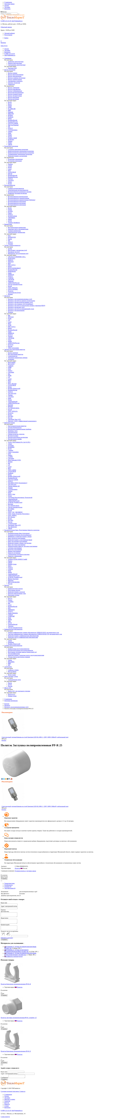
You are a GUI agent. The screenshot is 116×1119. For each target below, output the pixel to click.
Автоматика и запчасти (15, 81)
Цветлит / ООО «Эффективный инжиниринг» (22, 421)
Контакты (7, 8)
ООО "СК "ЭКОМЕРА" (15, 512)
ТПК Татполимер (13, 348)
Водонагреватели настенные (17, 203)
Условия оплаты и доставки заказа (25, 871)
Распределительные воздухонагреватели (20, 650)
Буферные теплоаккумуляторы (17, 193)
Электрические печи (14, 679)
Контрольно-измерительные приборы (19, 429)
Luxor (10, 169)
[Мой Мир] (8, 779)
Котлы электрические (14, 76)
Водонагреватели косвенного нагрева (19, 191)
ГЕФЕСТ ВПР (12, 138)
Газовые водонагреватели (16, 188)
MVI (9, 170)
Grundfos (10, 601)
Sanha (10, 273)
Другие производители (15, 284)
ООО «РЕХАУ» (13, 287)
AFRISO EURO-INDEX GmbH (17, 559)
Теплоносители (12, 432)
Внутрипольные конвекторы (17, 227)
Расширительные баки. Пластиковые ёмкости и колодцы (21, 530)
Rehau (10, 118)
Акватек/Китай (12, 401)
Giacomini (11, 372)
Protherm (10, 117)
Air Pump (11, 445)
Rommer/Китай (12, 120)
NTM (9, 325)
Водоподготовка (13, 435)
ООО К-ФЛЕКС (13, 289)
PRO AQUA (11, 265)
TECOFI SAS (12, 393)
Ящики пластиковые (14, 551)
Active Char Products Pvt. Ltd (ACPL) (19, 442)
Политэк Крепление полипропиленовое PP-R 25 (16, 1051)
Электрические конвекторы (16, 232)
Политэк (10, 291)
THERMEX (11, 218)
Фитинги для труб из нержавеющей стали (21, 309)
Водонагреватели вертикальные (18, 196)
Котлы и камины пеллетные (16, 78)
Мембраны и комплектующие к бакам (19, 536)
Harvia (10, 683)
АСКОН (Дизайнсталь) (15, 502)
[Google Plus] (12, 779)
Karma (10, 239)
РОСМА (10, 416)
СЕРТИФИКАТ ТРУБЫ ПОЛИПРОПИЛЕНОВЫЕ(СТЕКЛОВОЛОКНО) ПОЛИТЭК (20, 954)
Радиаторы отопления (11, 146)
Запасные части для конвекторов (18, 229)
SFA (9, 608)
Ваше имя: (4, 903)
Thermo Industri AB (14, 486)
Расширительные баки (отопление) (19, 533)
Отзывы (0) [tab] (7, 886)
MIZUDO (11, 113)
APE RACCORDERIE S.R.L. (17, 257)
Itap (9, 315)
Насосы (6, 585)
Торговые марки (9, 4)
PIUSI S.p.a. (11, 694)
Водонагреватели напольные (17, 204)
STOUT (10, 128)
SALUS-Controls (13, 123)
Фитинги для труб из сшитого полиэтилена (21, 300)
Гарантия (7, 1101)
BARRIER (11, 447)
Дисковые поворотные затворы (17, 357)
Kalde (9, 318)
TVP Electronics (12, 130)
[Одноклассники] (6, 779)
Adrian (10, 444)
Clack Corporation (13, 452)
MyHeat (10, 115)
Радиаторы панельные (15, 161)
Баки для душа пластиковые (16, 544)
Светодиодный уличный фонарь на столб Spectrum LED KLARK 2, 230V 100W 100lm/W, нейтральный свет (35, 737)
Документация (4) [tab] (9, 888)
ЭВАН (10, 144)
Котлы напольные (13, 97)
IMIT (9, 110)
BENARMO (11, 362)
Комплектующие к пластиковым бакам (20, 540)
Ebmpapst (11, 642)
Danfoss (10, 164)
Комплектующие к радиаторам (17, 156)
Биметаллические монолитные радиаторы (21, 152)
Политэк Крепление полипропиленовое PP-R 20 (16, 984)
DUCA (10, 598)
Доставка (7, 7)
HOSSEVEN (12, 237)
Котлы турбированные (15, 91)
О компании (8, 2)
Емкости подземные (14, 553)
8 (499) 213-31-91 (6, 21)
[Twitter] (4, 779)
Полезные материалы (11, 700)
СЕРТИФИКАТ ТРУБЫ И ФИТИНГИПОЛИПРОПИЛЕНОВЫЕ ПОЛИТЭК (16, 950)
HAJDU (10, 211)
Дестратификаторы (14, 653)
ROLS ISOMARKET (14, 268)
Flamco (10, 370)
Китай (10, 286)
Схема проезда (5, 1116)
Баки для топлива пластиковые (17, 541)
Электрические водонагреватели (18, 190)
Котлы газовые (12, 73)
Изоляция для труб (14, 252)
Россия (10, 346)
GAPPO (10, 457)
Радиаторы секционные (15, 159)
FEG (9, 235)
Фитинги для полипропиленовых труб (20, 299)
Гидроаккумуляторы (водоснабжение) (19, 535)
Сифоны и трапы (13, 670)
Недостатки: (4, 918)
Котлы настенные (13, 99)
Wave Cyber (11, 494)
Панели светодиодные (15, 63)
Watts (9, 133)
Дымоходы (11, 84)
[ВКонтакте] (2, 779)
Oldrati (10, 562)
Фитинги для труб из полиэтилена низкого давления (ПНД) (26, 305)
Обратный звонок (6, 27)
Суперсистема (12, 523)
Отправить (4, 939)
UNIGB (10, 569)
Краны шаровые (13, 353)
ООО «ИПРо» (12, 515)
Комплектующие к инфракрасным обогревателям (23, 636)
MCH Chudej (12, 675)
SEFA (10, 566)
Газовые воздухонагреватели (13, 645)
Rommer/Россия (13, 122)
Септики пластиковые (15, 548)
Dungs (10, 105)
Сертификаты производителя (13, 956)
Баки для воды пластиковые (16, 538)
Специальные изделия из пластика (18, 554)
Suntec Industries (13, 613)
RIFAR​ (10, 174)
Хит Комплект (12, 527)
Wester (10, 135)
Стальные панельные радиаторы (18, 149)
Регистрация (8, 35)
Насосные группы (13, 595)
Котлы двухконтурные (15, 96)
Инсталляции (12, 671)
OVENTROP (12, 172)
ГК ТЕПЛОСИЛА (13, 408)
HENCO (10, 260)
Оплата (6, 5)
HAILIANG (11, 258)
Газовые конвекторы (14, 231)
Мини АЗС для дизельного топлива (19, 691)
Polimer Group (12, 564)
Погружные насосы (14, 590)
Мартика (10, 580)
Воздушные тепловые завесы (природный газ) (22, 652)
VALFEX (11, 180)
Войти (6, 38)
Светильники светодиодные (16, 65)
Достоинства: (5, 911)
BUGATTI (11, 364)
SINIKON (11, 274)
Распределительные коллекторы (18, 437)
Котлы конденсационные (16, 92)
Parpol (10, 213)
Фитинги (7, 296)
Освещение (7, 58)
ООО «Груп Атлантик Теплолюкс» (19, 514)
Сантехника (8, 666)
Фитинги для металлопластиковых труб (20, 302)
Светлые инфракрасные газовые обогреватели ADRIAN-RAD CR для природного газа (35, 634)
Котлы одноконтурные (15, 94)
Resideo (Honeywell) (14, 388)
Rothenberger (12, 271)
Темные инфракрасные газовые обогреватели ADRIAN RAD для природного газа (33, 632)
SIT (9, 126)
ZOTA (10, 136)
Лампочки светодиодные (15, 61)
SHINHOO (11, 610)
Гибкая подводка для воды (16, 434)
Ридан (10, 183)
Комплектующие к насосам (16, 592)
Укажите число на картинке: (9, 931)
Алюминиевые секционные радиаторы (20, 154)
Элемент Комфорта (14, 222)
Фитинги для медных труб (16, 307)
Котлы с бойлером (13, 87)
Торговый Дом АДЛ (14, 419)
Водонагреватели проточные (17, 201)
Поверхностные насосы (15, 588)
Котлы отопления (9, 69)
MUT (9, 380)
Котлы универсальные (15, 79)
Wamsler (10, 244)
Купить (4, 740)
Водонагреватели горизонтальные (18, 198)
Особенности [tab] (8, 885)
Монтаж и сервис (9, 1099)
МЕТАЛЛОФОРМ (13, 582)
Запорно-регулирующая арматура (14, 349)
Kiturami (10, 112)
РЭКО (10, 143)
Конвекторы (8, 224)
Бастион (10, 405)
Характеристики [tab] (9, 883)
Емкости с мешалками (15, 556)
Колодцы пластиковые (15, 549)
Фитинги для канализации (16, 310)
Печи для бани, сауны (11, 676)
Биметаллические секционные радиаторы (21, 151)
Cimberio (10, 366)
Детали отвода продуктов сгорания (19, 657)
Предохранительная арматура (17, 426)
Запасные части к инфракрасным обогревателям (23, 637)
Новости (7, 1104)
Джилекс (11, 626)
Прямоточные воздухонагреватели (18, 649)
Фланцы (10, 312)
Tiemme (10, 336)
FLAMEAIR (11, 109)
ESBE (10, 107)
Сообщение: (4, 1077)
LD (9, 320)
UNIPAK (11, 278)
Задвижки (11, 359)
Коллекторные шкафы (15, 439)
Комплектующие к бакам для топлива (19, 543)
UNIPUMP (11, 616)
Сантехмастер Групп (14, 292)
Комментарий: (5, 924)
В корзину (4, 878)
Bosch (10, 104)
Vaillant (10, 131)
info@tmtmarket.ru (17, 21)
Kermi (10, 167)
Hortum (10, 461)
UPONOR (11, 279)
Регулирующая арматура (15, 354)
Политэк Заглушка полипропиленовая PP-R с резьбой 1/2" (19, 1017)
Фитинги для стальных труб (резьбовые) (20, 304)
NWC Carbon (12, 470)
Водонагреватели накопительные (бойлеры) (21, 200)
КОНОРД (11, 139)
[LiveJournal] (10, 779)
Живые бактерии (13, 579)
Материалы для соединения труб (18, 253)
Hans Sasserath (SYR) (14, 460)
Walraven (10, 281)
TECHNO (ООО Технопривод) (17, 483)
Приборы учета (12, 431)
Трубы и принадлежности (12, 245)
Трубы (10, 248)
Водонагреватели (9, 185)
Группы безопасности (14, 427)
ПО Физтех (11, 517)
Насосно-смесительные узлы (17, 593)
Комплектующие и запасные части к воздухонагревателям (26, 655)
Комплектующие (9, 422)
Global (10, 165)
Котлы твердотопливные (15, 74)
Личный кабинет (9, 33)
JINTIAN (11, 261)
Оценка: (3, 910)
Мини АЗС (7, 688)
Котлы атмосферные (14, 89)
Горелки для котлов (14, 82)
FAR (9, 369)
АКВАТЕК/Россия (13, 283)
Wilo (9, 621)
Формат (10, 294)
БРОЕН (10, 406)
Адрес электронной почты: (9, 906)
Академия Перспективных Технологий (20, 497)
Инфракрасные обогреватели (13, 629)
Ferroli (10, 209)
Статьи (6, 1106)
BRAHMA (11, 662)
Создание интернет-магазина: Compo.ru (13, 1091)
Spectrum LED (12, 68)
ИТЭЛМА (11, 509)
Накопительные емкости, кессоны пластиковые (22, 546)
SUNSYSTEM (12, 216)
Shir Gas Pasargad (13, 125)
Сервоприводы (12, 356)
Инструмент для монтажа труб (17, 250)
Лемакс (10, 141)
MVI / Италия (12, 383)
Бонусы (6, 1102)
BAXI (10, 102)
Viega (9, 339)
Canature (10, 450)
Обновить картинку (7, 938)
